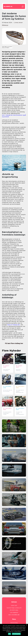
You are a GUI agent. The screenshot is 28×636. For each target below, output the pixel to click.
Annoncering (14, 622)
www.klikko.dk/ (15, 614)
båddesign (5, 25)
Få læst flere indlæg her (14, 343)
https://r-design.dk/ (13, 324)
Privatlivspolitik (16, 633)
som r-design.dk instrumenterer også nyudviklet (14, 115)
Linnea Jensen (18, 22)
